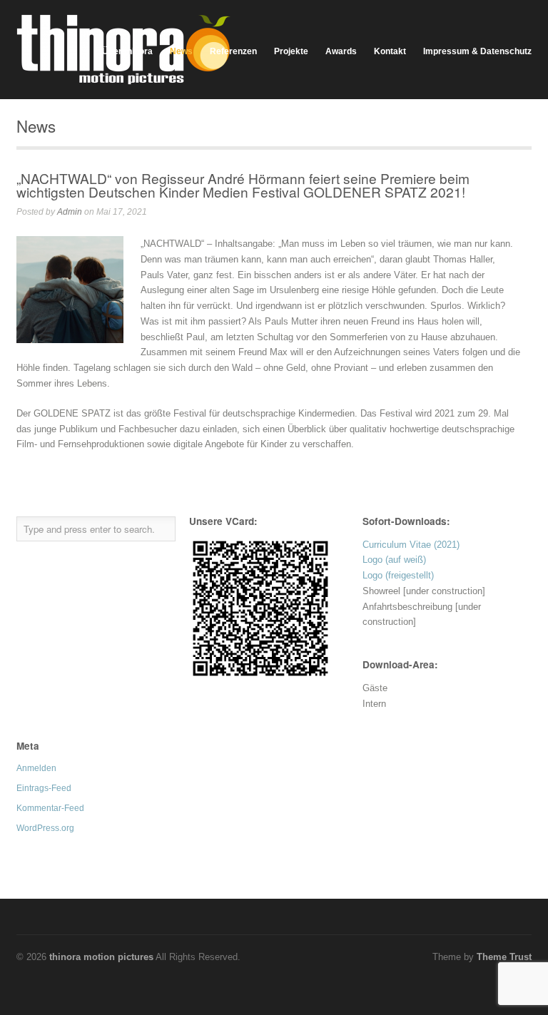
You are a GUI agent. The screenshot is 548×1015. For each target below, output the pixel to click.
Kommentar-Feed (50, 808)
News (181, 51)
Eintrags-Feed (43, 788)
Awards (341, 51)
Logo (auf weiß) (394, 559)
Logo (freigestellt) (398, 575)
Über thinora (127, 51)
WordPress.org (45, 828)
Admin (69, 212)
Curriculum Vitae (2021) (411, 544)
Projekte (291, 51)
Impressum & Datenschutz (477, 51)
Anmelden (36, 768)
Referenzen (233, 51)
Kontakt (390, 51)
